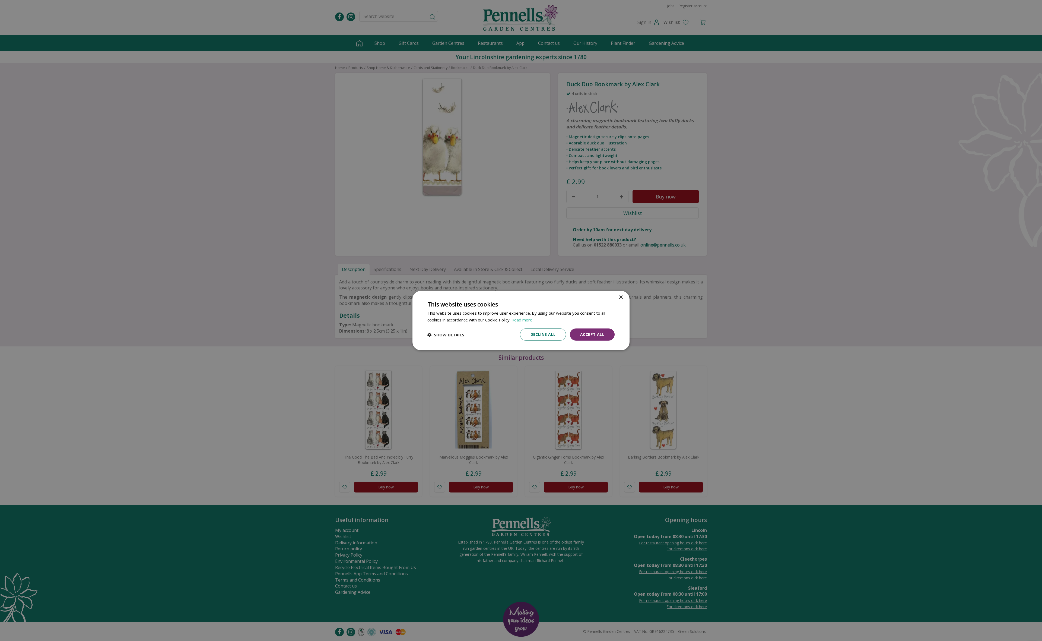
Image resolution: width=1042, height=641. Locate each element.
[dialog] (521, 320)
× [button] (621, 297)
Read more (522, 319)
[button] (445, 334)
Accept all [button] (592, 334)
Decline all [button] (542, 334)
